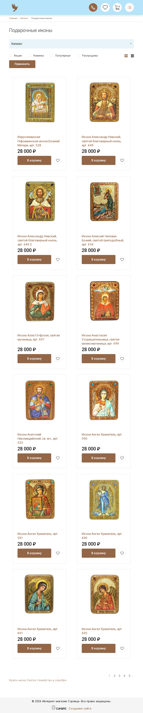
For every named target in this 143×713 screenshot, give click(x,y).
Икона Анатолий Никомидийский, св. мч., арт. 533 (38, 438)
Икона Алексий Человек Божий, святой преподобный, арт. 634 (103, 240)
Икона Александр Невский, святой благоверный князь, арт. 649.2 (37, 240)
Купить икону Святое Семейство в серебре (37, 680)
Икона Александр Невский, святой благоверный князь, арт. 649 (101, 141)
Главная (13, 18)
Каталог (24, 18)
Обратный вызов (93, 7)
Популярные (63, 55)
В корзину (34, 160)
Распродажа (90, 55)
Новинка (38, 55)
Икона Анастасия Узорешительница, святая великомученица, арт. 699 (100, 339)
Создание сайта (80, 708)
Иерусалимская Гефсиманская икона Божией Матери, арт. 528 (39, 141)
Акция (18, 55)
